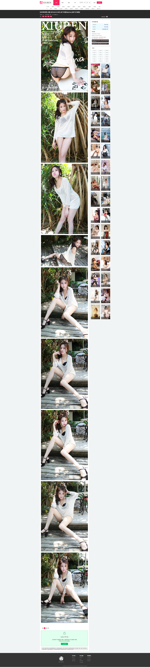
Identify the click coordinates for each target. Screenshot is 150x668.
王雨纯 (107, 54)
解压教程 (81, 660)
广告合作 (89, 657)
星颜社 (84, 6)
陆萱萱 (107, 58)
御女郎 (71, 8)
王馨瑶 (107, 56)
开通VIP (99, 2)
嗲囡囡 (55, 8)
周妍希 (100, 54)
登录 (94, 2)
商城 (69, 2)
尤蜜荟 (58, 6)
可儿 (100, 56)
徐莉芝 (94, 58)
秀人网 (48, 6)
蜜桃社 (74, 6)
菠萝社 (79, 6)
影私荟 (76, 8)
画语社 (94, 52)
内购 (99, 6)
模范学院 (87, 8)
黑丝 (100, 58)
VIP (75, 2)
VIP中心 (81, 657)
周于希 (107, 52)
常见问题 (81, 662)
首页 (56, 2)
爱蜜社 (53, 6)
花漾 (51, 8)
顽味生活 (98, 8)
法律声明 (73, 659)
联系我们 (89, 660)
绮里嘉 (94, 56)
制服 (106, 60)
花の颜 (61, 8)
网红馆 (93, 8)
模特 (63, 2)
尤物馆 (89, 6)
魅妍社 (63, 6)
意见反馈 (89, 659)
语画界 (95, 6)
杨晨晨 (94, 54)
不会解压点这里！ (101, 38)
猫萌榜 (82, 8)
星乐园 (66, 8)
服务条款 (73, 660)
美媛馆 (68, 6)
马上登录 (64, 644)
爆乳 (100, 52)
